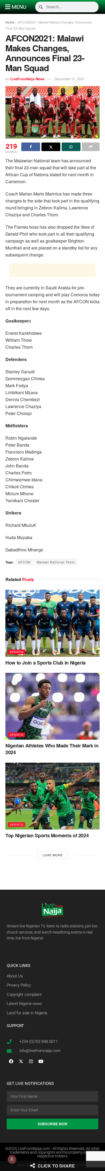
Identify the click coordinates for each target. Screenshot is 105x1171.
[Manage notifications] (12, 1159)
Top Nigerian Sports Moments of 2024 (47, 835)
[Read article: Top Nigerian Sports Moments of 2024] (52, 796)
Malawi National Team (56, 562)
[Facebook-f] (11, 1061)
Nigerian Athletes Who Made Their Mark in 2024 (52, 749)
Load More (53, 855)
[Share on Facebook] (30, 147)
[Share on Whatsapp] (71, 147)
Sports (16, 652)
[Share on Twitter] (50, 147)
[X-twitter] (21, 1061)
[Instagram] (31, 1061)
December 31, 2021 (69, 78)
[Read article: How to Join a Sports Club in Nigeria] (52, 623)
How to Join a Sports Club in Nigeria (45, 662)
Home (9, 22)
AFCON (24, 562)
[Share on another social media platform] (91, 147)
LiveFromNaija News (27, 78)
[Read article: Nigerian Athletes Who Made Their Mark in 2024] (52, 706)
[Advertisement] (52, 270)
